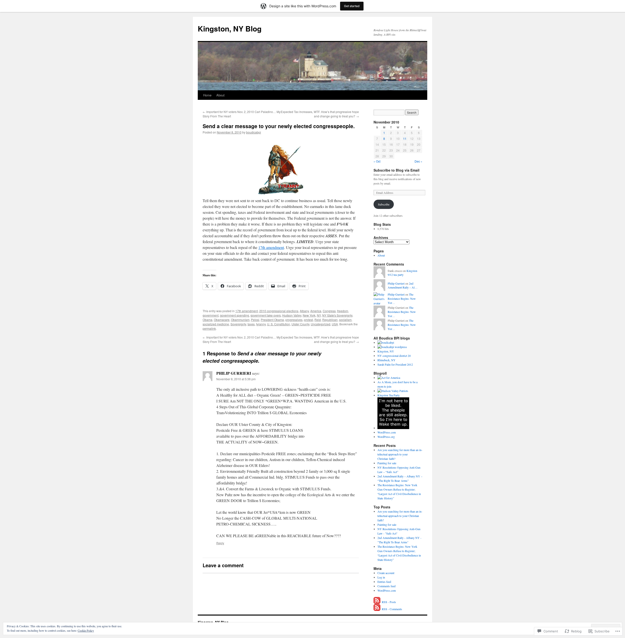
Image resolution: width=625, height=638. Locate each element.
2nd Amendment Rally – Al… (402, 285)
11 (404, 138)
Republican (330, 320)
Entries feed (384, 582)
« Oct (377, 161)
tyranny (261, 324)
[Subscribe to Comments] (377, 609)
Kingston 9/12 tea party (402, 273)
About (220, 95)
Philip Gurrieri (396, 283)
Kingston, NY (385, 351)
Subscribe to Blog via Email (396, 170)
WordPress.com (386, 432)
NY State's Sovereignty (337, 315)
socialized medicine (216, 324)
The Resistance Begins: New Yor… (402, 298)
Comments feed (386, 586)
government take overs (265, 315)
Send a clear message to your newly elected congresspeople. (279, 126)
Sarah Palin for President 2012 (395, 364)
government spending (234, 315)
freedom (342, 311)
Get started (352, 6)
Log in (381, 577)
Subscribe (383, 204)
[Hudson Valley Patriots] (392, 391)
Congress (329, 311)
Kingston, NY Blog (229, 28)
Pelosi (255, 320)
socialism (345, 320)
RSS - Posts (389, 602)
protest (308, 320)
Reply (220, 543)
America (315, 311)
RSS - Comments (392, 609)
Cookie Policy (86, 630)
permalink (209, 328)
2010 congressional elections (278, 311)
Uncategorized (320, 324)
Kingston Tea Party (388, 395)
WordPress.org (386, 437)
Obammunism (240, 320)
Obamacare (221, 320)
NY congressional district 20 (394, 356)
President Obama (272, 320)
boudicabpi (253, 132)
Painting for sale (386, 463)
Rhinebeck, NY (386, 360)
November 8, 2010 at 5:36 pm (236, 379)
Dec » (418, 161)
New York (309, 315)
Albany (304, 311)
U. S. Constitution (278, 324)
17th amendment (271, 247)
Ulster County (300, 324)
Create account (385, 573)
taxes (251, 324)
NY (319, 315)
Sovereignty (238, 324)
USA (335, 324)
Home (207, 95)
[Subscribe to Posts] (377, 602)
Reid (317, 320)
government (211, 315)
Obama (207, 320)
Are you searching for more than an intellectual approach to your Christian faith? (399, 454)
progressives (293, 320)
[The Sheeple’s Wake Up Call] (393, 428)
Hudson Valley (291, 315)
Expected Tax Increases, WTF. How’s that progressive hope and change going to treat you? (320, 114)
